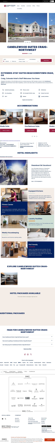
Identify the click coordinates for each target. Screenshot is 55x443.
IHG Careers (17, 419)
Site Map (43, 421)
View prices (46, 60)
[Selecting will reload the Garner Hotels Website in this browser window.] (42, 398)
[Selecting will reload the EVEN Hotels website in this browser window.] (20, 398)
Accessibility (19, 8)
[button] (52, 1)
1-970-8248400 (10, 144)
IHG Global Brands (31, 419)
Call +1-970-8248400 (36, 181)
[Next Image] (29, 42)
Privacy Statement (36, 441)
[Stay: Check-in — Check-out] (9, 61)
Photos (38, 5)
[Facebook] (3, 419)
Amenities (23, 5)
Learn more (44, 430)
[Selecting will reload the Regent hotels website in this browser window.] (20, 383)
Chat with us (17, 421)
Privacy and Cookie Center (33, 421)
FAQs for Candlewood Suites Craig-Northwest (27, 331)
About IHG (17, 418)
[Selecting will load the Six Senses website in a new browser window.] (13, 383)
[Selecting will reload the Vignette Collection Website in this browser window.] (34, 383)
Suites (18, 5)
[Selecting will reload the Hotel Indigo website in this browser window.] (12, 391)
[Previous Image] (25, 42)
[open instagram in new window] (27, 354)
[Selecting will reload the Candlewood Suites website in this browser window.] (42, 405)
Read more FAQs (27, 349)
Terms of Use (30, 418)
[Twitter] (5, 419)
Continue (49, 439)
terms (25, 440)
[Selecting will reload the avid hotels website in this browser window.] (13, 405)
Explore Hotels (44, 418)
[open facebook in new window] (24, 354)
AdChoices (43, 419)
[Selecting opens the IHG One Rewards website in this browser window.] (27, 411)
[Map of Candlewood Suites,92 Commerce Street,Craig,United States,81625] (10, 140)
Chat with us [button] (5, 1)
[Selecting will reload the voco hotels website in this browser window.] (24, 391)
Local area (29, 5)
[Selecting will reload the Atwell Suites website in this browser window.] (20, 405)
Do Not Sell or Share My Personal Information (34, 423)
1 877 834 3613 (14, 427)
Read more (3, 84)
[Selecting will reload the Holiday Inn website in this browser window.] (34, 398)
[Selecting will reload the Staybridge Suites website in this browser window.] (27, 405)
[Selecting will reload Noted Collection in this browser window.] (18, 391)
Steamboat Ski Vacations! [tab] (6, 156)
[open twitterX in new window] (30, 354)
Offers (33, 5)
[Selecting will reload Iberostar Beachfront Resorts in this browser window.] (42, 391)
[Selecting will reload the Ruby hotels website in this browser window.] (30, 391)
